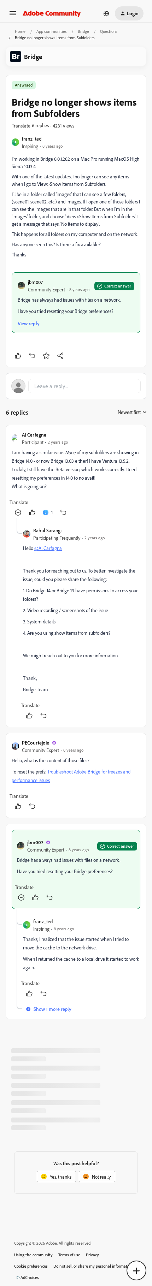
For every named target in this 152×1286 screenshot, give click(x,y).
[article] (76, 474)
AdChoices (30, 1277)
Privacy (92, 1254)
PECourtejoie (35, 743)
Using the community (33, 1254)
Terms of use (69, 1254)
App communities (51, 31)
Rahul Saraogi (47, 530)
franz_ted (31, 139)
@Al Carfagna (48, 548)
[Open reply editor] (76, 386)
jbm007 (35, 282)
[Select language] (106, 13)
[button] (12, 15)
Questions (108, 31)
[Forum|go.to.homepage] (52, 13)
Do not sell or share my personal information (93, 1266)
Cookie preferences (31, 1266)
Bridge (83, 31)
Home (20, 31)
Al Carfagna (34, 435)
